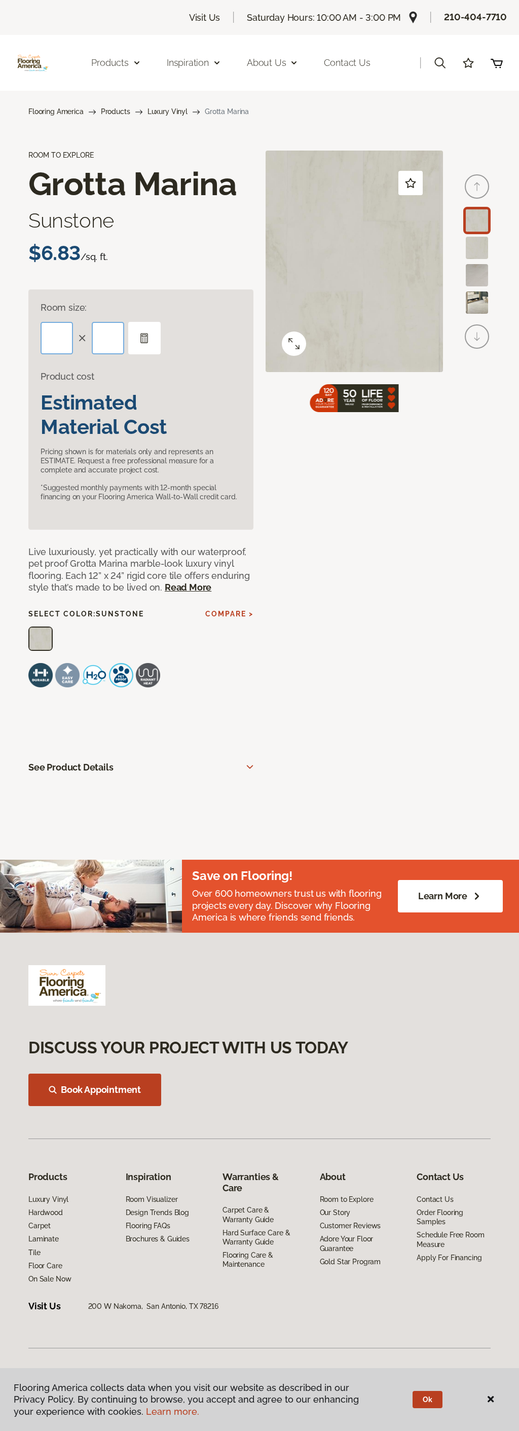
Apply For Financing (449, 1258)
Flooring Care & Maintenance (248, 1259)
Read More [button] (188, 587)
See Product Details (71, 767)
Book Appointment (101, 1089)
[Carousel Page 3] (477, 275)
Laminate (43, 1239)
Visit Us (204, 17)
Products (115, 111)
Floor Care (45, 1266)
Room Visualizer (152, 1199)
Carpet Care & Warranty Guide (248, 1214)
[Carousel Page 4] (477, 302)
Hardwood (45, 1212)
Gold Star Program (350, 1262)
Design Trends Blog (157, 1212)
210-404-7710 (475, 17)
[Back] (477, 186)
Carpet (39, 1226)
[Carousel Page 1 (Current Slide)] (477, 220)
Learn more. (172, 1411)
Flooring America (56, 111)
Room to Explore (347, 1199)
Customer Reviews (350, 1226)
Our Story (335, 1212)
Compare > (229, 614)
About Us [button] (266, 62)
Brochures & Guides (158, 1239)
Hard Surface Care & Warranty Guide (256, 1237)
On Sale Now (49, 1279)
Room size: (64, 307)
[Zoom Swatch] (294, 344)
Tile (34, 1253)
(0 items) (497, 63)
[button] (440, 63)
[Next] (477, 336)
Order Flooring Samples (440, 1217)
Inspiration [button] (188, 62)
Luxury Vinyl (167, 111)
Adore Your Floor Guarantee (347, 1243)
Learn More (442, 896)
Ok (427, 1400)
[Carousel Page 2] (477, 248)
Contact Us (347, 62)
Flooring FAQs (148, 1226)
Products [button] (110, 62)
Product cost (67, 376)
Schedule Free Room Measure (450, 1239)
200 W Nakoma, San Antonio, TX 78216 (153, 1306)
